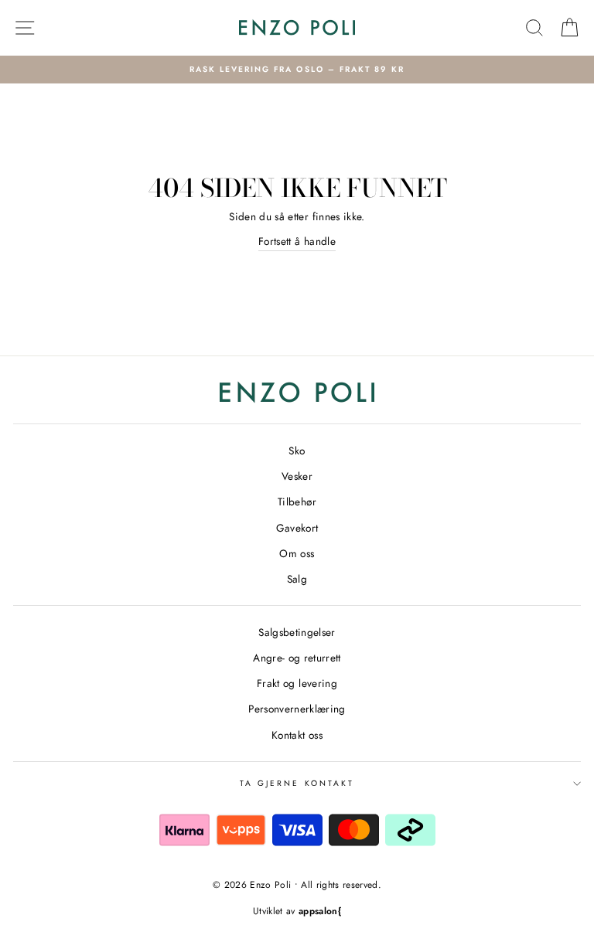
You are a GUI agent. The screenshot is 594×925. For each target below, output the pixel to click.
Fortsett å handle (297, 241)
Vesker (297, 476)
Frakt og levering (297, 683)
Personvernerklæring (296, 708)
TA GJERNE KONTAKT (297, 783)
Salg (297, 579)
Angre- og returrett (296, 657)
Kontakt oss (297, 735)
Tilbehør (297, 501)
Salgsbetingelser (296, 632)
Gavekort (297, 528)
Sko (296, 450)
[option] (297, 69)
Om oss (296, 553)
